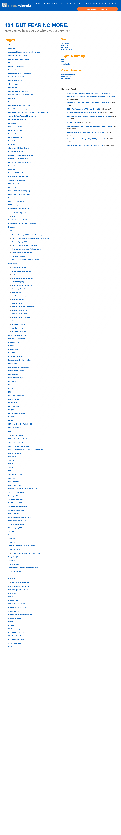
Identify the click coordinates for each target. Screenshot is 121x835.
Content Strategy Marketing (17, 109)
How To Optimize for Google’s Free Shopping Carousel (85, 145)
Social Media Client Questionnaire (19, 517)
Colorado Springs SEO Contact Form (20, 94)
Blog (105, 3)
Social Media (65, 64)
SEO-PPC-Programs (15, 485)
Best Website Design (19, 267)
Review (10, 420)
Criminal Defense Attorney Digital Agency (22, 116)
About (80, 3)
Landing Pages (13, 263)
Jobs (10, 230)
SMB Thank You (13, 513)
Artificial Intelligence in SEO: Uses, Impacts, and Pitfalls (85, 132)
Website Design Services (20, 314)
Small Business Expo (15, 499)
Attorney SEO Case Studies (17, 55)
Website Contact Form (15, 597)
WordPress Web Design (16, 639)
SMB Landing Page (18, 282)
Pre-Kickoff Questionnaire (20, 582)
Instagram (11, 227)
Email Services (66, 76)
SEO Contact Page (14, 453)
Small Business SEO (15, 503)
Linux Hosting (13, 349)
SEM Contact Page (14, 427)
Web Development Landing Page (19, 590)
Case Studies (93, 3)
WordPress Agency (18, 324)
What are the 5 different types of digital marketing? (84, 112)
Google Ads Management (16, 180)
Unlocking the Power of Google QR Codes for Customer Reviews (89, 116)
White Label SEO (13, 625)
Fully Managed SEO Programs (18, 176)
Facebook (11, 166)
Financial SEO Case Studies (17, 173)
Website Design (17, 303)
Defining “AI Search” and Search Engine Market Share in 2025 (88, 102)
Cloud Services (13, 84)
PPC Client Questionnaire (16, 395)
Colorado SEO (13, 87)
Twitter (10, 575)
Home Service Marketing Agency (19, 191)
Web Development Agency (20, 296)
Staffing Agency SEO (15, 528)
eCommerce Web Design (16, 151)
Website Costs (13, 600)
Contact (114, 3)
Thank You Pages (14, 549)
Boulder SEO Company (16, 66)
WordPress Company (19, 328)
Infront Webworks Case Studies (18, 208)
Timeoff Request (13, 564)
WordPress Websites (15, 643)
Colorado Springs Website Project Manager (26, 249)
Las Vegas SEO (13, 342)
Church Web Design (15, 80)
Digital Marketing (53, 3)
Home (39, 3)
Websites (70, 3)
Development (66, 45)
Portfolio (11, 388)
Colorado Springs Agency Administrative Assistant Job (30, 238)
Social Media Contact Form (17, 521)
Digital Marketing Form (15, 137)
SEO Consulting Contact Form (18, 446)
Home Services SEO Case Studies (19, 194)
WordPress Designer (19, 331)
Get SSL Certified (17, 435)
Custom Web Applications (17, 119)
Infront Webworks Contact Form (19, 220)
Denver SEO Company (15, 126)
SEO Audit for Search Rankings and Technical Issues (26, 439)
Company (11, 98)
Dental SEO (12, 123)
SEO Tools (11, 478)
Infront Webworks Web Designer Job (24, 252)
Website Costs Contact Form (18, 604)
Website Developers (18, 321)
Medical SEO (12, 363)
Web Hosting (12, 593)
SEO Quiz (11, 467)
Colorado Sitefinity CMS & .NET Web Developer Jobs (29, 235)
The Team (11, 560)
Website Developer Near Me (21, 317)
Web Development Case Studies (19, 586)
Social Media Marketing (16, 524)
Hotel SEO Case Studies (16, 201)
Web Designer (16, 292)
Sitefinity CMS (13, 496)
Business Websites (14, 70)
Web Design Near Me (19, 289)
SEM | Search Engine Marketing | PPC (20, 424)
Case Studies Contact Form (17, 77)
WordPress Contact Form (16, 632)
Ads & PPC (12, 48)
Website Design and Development (23, 306)
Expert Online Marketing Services (19, 162)
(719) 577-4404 (104, 9)
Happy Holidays (13, 187)
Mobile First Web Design (16, 370)
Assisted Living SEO (19, 213)
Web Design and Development (22, 285)
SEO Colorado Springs (16, 442)
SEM (62, 62)
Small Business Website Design (22, 278)
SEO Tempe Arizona (15, 474)
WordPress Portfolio (15, 636)
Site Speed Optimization (16, 492)
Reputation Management (16, 413)
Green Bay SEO (13, 183)
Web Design (12, 578)
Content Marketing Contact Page (19, 105)
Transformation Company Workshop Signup (23, 567)
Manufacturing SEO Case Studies (19, 360)
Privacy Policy (13, 402)
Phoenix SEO (12, 381)
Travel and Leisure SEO (16, 571)
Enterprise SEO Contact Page (18, 158)
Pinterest (11, 385)
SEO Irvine (11, 460)
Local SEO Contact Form (16, 356)
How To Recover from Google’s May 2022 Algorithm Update (87, 139)
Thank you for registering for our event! (21, 545)
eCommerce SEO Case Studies (18, 148)
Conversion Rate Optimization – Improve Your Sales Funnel (28, 112)
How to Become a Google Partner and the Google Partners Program (89, 126)
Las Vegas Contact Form (16, 338)
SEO (13, 216)
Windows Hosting (14, 629)
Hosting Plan (12, 198)
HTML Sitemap (13, 205)
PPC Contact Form (14, 399)
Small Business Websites (16, 510)
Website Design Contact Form (18, 607)
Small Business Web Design (17, 506)
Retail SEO (11, 417)
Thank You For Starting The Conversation (26, 553)
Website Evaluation (14, 618)
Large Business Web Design (17, 335)
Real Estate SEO (13, 406)
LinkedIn (11, 346)
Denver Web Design (15, 130)
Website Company (18, 299)
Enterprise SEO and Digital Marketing (20, 155)
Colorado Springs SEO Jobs (21, 242)
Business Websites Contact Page (19, 73)
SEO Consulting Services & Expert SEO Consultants (25, 449)
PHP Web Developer (18, 256)
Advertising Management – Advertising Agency (24, 52)
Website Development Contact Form (20, 614)
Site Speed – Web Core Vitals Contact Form (22, 489)
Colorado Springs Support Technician (24, 245)
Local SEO (11, 353)
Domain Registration (15, 141)
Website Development (15, 611)
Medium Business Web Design (18, 367)
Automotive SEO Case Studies (18, 59)
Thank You (12, 538)
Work (10, 646)
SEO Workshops (13, 481)
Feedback (11, 169)
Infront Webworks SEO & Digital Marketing (22, 223)
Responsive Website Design (21, 271)
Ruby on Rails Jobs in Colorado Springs (25, 259)
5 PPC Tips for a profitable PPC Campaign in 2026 (84, 109)
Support (11, 531)
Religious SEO (13, 410)
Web (64, 39)
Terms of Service (13, 535)
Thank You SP (13, 557)
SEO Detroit (12, 457)
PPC (9, 392)
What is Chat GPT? (73, 122)
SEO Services (12, 471)
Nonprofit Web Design (15, 378)
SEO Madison (12, 464)
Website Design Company (20, 310)
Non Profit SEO (13, 374)
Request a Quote (91, 9)
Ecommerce (12, 144)
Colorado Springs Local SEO (18, 91)
